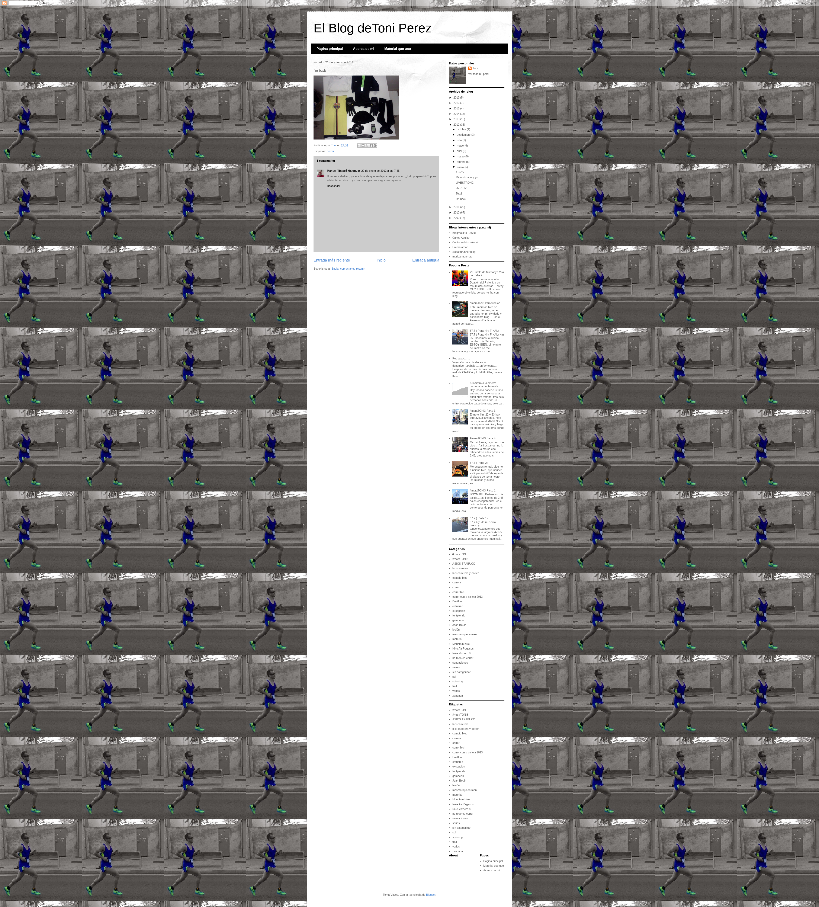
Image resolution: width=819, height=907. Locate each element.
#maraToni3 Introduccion (485, 303)
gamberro (458, 620)
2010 (456, 212)
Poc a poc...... (461, 358)
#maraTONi (459, 554)
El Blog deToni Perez (373, 28)
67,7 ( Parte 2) (479, 462)
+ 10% (460, 171)
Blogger (430, 894)
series (456, 667)
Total (459, 193)
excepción (458, 610)
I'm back (461, 199)
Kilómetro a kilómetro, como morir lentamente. (484, 384)
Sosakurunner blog (463, 251)
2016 (456, 103)
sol (454, 676)
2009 (456, 217)
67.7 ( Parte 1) (479, 518)
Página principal (330, 49)
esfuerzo (457, 606)
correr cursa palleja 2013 (467, 596)
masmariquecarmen (464, 634)
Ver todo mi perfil (478, 74)
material (457, 639)
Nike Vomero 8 (461, 653)
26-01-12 (461, 188)
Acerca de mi (363, 49)
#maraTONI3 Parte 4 (482, 438)
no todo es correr (462, 658)
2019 (456, 97)
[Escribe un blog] (363, 145)
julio (460, 140)
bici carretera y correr (465, 573)
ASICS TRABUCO (463, 563)
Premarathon (460, 247)
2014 (456, 113)
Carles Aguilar (460, 237)
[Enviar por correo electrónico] (359, 145)
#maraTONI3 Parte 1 (482, 490)
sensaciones (460, 662)
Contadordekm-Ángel (465, 242)
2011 (456, 207)
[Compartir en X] (367, 145)
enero (461, 167)
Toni (475, 68)
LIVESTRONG (465, 182)
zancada (457, 695)
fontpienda (458, 615)
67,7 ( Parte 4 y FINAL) (484, 330)
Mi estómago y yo (467, 177)
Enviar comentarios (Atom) (347, 268)
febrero (461, 161)
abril (460, 151)
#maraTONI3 (460, 559)
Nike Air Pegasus (463, 648)
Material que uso (397, 49)
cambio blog (459, 577)
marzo (461, 156)
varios (456, 690)
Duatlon (457, 601)
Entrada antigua (425, 260)
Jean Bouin (459, 624)
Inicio (381, 260)
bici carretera (460, 568)
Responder (333, 186)
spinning (457, 681)
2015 (456, 108)
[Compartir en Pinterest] (375, 145)
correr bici (458, 592)
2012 (456, 124)
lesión (456, 629)
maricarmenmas (462, 256)
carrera (456, 582)
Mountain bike (461, 643)
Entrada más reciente (332, 260)
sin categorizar (461, 672)
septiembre (464, 134)
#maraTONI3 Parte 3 (482, 410)
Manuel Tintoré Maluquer (343, 170)
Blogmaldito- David (464, 232)
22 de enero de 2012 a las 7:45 (380, 170)
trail (454, 686)
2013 (456, 119)
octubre (462, 129)
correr (330, 151)
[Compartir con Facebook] (371, 145)
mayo (461, 145)
